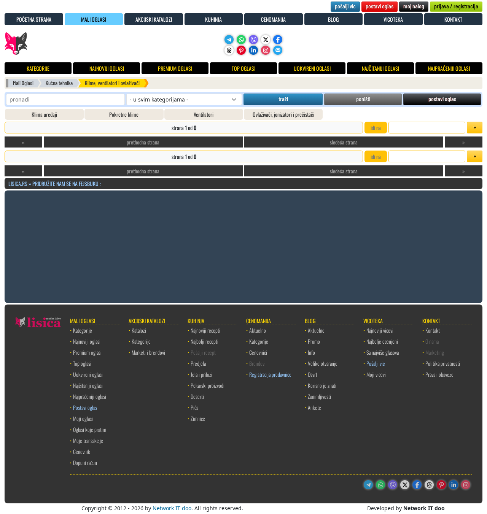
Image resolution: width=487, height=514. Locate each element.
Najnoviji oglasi (86, 341)
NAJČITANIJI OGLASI (380, 68)
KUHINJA (213, 19)
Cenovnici (258, 352)
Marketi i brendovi (148, 352)
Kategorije (82, 330)
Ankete (314, 407)
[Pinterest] (241, 50)
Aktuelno (257, 330)
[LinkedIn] (253, 50)
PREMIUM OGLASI (175, 68)
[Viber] (253, 39)
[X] (265, 39)
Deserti (197, 396)
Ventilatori (203, 114)
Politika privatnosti (442, 363)
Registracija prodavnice (270, 374)
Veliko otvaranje (322, 363)
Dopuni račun (85, 462)
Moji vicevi (376, 374)
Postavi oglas (85, 407)
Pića (194, 407)
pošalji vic (345, 6)
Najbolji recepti (204, 341)
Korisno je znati (322, 385)
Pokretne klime (123, 114)
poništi (363, 98)
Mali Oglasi (23, 83)
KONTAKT (453, 19)
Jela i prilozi (201, 374)
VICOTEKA (393, 19)
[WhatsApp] (241, 39)
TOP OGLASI (243, 68)
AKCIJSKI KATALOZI (153, 19)
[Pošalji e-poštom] (277, 50)
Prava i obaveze (439, 374)
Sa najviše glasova (382, 352)
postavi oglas (379, 6)
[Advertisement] (243, 245)
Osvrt (312, 374)
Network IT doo (172, 508)
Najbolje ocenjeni (382, 341)
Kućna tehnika (59, 83)
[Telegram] (229, 39)
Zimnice (198, 418)
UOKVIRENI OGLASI (312, 68)
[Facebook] (277, 39)
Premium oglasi (87, 352)
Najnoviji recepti (205, 330)
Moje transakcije (88, 440)
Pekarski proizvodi (207, 385)
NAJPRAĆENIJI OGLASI (449, 68)
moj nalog (413, 6)
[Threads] (229, 50)
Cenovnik (81, 451)
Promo (314, 341)
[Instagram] (265, 50)
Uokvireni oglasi (88, 374)
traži (283, 98)
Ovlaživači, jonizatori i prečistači (283, 114)
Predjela (198, 363)
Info (311, 352)
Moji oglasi (83, 418)
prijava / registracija (456, 6)
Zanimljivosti (319, 396)
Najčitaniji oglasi (88, 385)
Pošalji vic (375, 363)
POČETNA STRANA (33, 19)
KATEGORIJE (38, 68)
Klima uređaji (44, 114)
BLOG (333, 19)
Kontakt (432, 330)
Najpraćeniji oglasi (89, 396)
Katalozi (139, 330)
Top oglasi (82, 363)
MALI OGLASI (93, 19)
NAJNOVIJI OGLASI (106, 68)
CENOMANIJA (273, 19)
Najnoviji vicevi (379, 330)
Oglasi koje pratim (89, 429)
